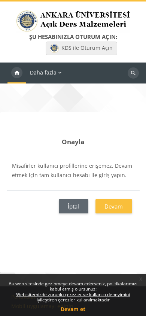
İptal (73, 206)
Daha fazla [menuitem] (43, 72)
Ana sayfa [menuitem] (16, 73)
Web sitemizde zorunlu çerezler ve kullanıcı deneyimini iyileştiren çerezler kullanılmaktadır (73, 297)
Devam (113, 206)
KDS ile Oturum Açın (87, 47)
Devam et (73, 309)
